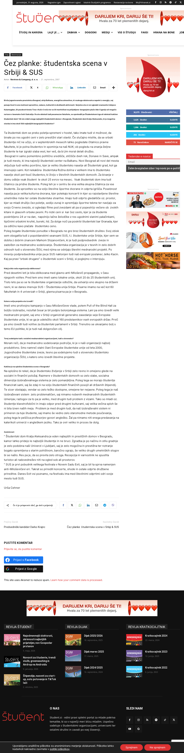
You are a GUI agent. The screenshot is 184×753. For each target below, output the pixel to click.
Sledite (174, 119)
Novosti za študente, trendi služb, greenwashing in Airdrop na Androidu (39, 661)
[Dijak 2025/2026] (73, 639)
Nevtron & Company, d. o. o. (24, 79)
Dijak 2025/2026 (93, 635)
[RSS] (166, 3)
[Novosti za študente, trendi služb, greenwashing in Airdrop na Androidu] (12, 661)
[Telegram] (104, 505)
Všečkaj (173, 112)
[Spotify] (171, 3)
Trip (6, 54)
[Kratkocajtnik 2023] (134, 655)
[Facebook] (156, 3)
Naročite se (171, 142)
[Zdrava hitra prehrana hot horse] (153, 270)
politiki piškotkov (60, 748)
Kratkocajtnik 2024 (156, 635)
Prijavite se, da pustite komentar (23, 548)
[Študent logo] (38, 17)
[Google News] (138, 728)
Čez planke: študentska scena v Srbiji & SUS (93, 527)
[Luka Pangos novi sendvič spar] (153, 209)
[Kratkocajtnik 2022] (134, 671)
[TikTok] (176, 3)
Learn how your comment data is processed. (76, 579)
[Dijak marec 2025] (73, 655)
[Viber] (112, 505)
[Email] (96, 505)
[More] (113, 87)
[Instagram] (160, 3)
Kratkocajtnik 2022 (156, 667)
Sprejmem (131, 747)
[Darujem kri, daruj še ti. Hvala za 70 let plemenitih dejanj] (153, 100)
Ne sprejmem (157, 747)
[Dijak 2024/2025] (73, 671)
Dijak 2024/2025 (93, 667)
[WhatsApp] (79, 505)
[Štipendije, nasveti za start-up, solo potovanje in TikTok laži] (12, 679)
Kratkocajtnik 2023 (156, 651)
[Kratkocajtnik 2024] (134, 639)
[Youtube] (129, 728)
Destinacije (16, 54)
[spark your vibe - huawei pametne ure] (153, 250)
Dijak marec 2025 (94, 651)
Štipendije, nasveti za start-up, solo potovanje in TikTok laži (39, 679)
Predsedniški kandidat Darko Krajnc (24, 527)
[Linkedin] (88, 505)
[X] (181, 3)
